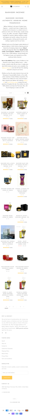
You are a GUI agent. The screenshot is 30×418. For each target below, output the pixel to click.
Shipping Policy (5, 351)
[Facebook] (2, 333)
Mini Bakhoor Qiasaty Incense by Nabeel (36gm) (22, 268)
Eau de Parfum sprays (12, 82)
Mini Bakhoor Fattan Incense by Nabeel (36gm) (7, 268)
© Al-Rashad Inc (15, 402)
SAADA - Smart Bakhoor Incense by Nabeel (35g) (22, 243)
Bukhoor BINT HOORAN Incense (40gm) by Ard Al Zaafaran (8, 243)
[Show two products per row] (28, 92)
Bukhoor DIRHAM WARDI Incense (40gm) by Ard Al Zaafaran (22, 139)
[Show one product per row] (25, 92)
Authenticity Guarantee (7, 348)
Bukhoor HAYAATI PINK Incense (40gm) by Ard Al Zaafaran (7, 139)
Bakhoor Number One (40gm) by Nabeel (7, 189)
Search (3, 341)
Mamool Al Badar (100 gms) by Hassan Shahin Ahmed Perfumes (22, 191)
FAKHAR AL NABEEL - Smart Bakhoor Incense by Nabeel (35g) (22, 294)
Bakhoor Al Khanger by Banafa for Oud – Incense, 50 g (7, 114)
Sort (11, 93)
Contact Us (4, 346)
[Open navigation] (2, 6)
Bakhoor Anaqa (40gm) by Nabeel (7, 216)
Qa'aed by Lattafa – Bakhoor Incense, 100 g (22, 217)
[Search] (25, 6)
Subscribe (7, 377)
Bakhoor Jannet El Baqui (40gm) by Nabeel (22, 114)
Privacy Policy (5, 356)
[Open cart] (28, 6)
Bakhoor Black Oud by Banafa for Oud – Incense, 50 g (22, 165)
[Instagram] (5, 333)
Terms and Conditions (7, 358)
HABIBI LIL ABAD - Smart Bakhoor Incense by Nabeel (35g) (7, 294)
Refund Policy (5, 353)
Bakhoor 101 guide (6, 68)
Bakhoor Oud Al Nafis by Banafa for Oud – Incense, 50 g (8, 165)
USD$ (14, 399)
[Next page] (23, 306)
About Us (4, 343)
